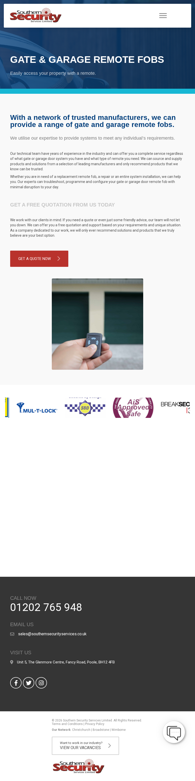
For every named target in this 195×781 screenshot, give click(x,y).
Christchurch (81, 730)
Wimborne (118, 730)
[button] (39, 259)
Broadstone (101, 730)
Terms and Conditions (67, 724)
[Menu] (163, 15)
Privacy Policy (94, 724)
